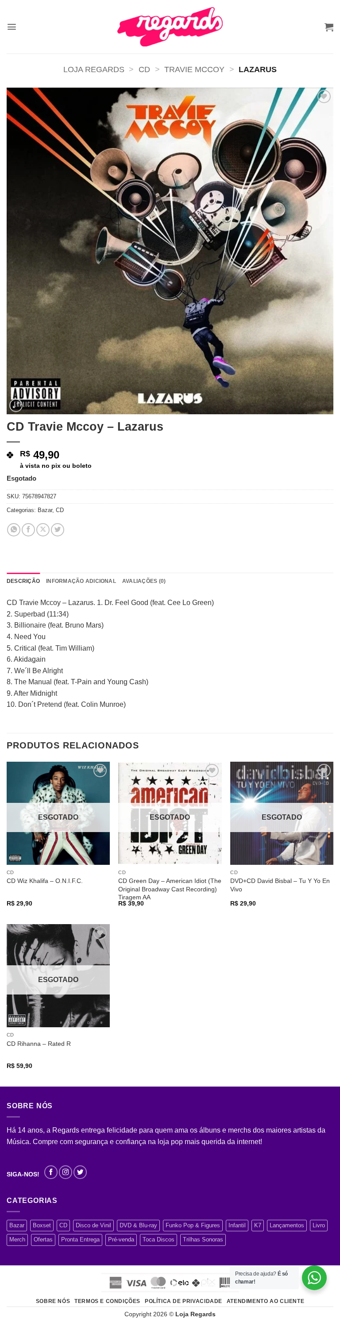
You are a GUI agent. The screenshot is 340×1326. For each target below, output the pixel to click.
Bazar (45, 510)
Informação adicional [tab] (81, 581)
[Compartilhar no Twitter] (57, 529)
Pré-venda (121, 1239)
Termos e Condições (107, 1301)
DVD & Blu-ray (138, 1225)
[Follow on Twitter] (80, 1172)
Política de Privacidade (183, 1301)
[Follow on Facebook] (51, 1172)
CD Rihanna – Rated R (39, 1043)
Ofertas (43, 1239)
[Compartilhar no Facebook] (28, 529)
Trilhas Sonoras (203, 1239)
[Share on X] (43, 529)
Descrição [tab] (23, 581)
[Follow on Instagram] (65, 1172)
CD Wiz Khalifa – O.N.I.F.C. (45, 880)
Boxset (42, 1225)
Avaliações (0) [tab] (144, 581)
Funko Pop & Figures (193, 1225)
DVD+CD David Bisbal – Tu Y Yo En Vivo (280, 885)
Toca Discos (158, 1239)
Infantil (237, 1225)
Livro (319, 1225)
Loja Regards (93, 69)
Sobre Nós (53, 1301)
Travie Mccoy (194, 69)
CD (144, 69)
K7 (257, 1225)
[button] (12, 26)
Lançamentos (287, 1225)
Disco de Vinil (93, 1225)
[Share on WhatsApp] (13, 529)
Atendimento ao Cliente (265, 1301)
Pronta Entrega (80, 1239)
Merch (17, 1239)
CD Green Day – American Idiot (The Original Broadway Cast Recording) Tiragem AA (169, 889)
